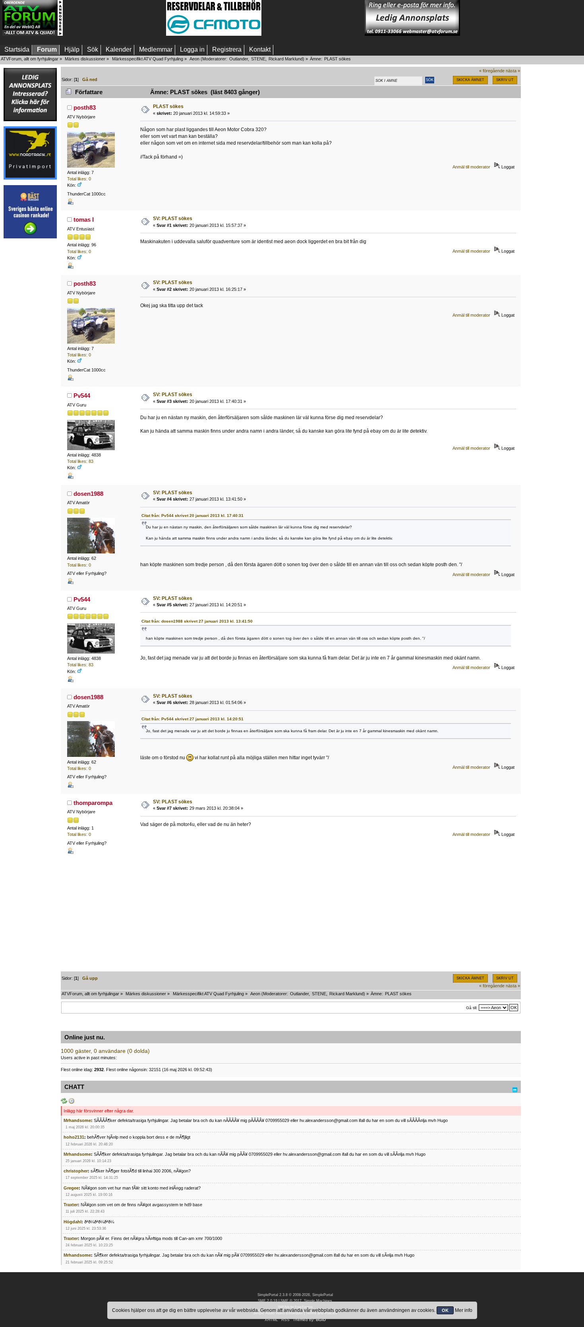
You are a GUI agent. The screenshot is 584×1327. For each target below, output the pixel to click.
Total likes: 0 (79, 178)
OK (445, 1310)
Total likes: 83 (80, 461)
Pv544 (81, 395)
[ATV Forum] (32, 34)
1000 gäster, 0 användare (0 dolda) (105, 1051)
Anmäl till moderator (471, 166)
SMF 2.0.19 (267, 1301)
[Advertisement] (114, 18)
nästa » (513, 70)
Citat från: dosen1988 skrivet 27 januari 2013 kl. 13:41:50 (197, 621)
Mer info (463, 1310)
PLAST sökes (168, 106)
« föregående (492, 70)
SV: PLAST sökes (172, 218)
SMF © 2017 (291, 1301)
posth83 (84, 107)
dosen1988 (88, 493)
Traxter (71, 1204)
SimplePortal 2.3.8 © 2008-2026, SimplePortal (295, 1295)
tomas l (83, 219)
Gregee (71, 1188)
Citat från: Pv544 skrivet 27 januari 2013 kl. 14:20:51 (192, 719)
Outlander (238, 58)
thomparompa (92, 802)
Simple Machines (318, 1301)
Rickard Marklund (286, 58)
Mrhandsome (77, 1120)
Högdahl (72, 1221)
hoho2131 (74, 1137)
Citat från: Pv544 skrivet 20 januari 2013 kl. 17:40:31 (192, 515)
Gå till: (472, 1008)
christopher (76, 1170)
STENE (258, 58)
